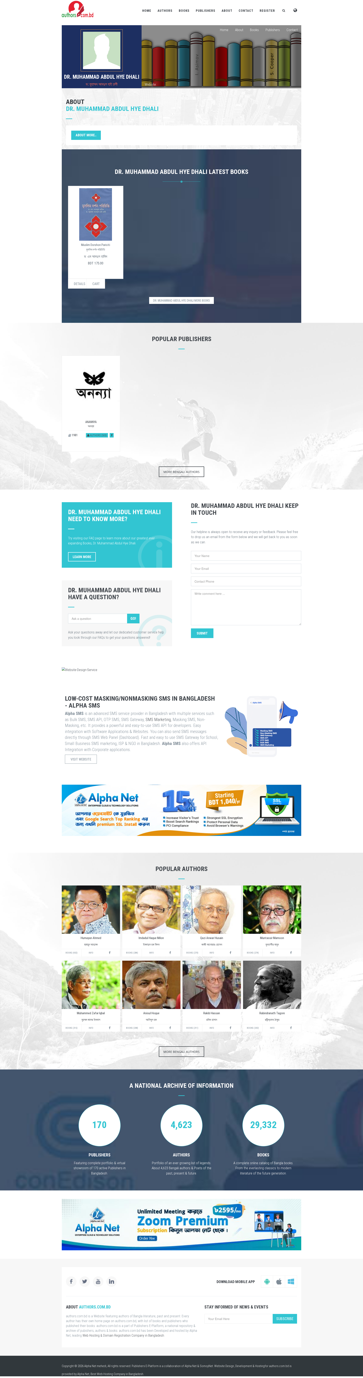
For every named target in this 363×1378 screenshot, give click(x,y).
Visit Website (81, 759)
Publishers (205, 11)
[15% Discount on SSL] (181, 810)
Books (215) (72, 1028)
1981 (74, 435)
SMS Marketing (158, 719)
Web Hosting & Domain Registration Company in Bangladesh (123, 1335)
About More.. (86, 135)
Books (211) (192, 1028)
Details (79, 284)
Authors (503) (98, 435)
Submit (202, 633)
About (227, 11)
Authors (165, 11)
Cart (96, 284)
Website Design (224, 1366)
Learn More (82, 557)
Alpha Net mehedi (95, 1366)
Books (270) (192, 952)
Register (267, 11)
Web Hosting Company (111, 1374)
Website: (151, 84)
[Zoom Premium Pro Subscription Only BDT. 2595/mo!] (181, 1224)
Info (91, 952)
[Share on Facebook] (111, 435)
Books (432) (72, 952)
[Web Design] (181, 669)
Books (184, 11)
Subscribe (284, 1318)
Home (146, 11)
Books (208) (132, 1028)
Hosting (260, 1366)
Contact (246, 11)
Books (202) (253, 1028)
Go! (133, 618)
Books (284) (132, 952)
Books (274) (253, 952)
